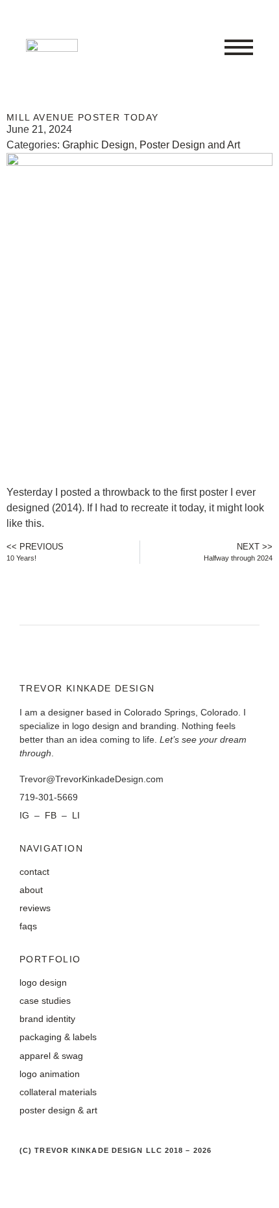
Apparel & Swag (51, 1056)
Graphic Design (98, 144)
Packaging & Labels (58, 1037)
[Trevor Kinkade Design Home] (52, 48)
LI (76, 815)
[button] (238, 49)
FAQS (28, 926)
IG (25, 815)
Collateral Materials (58, 1092)
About (31, 890)
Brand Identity (47, 1019)
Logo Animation (49, 1074)
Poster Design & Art (58, 1110)
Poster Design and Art (190, 144)
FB (52, 815)
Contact (34, 871)
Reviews (35, 908)
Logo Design (43, 982)
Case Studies (45, 1000)
